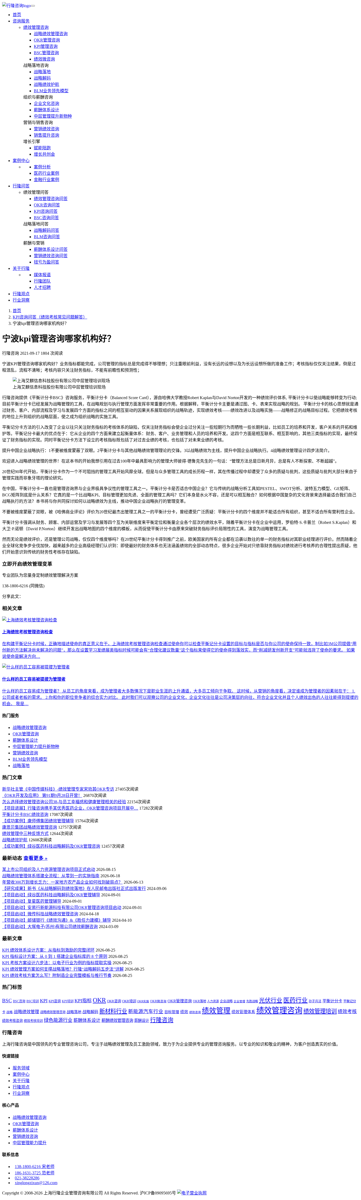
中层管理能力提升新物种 (36, 746)
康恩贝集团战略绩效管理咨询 (29, 827)
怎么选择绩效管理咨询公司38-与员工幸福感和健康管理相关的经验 (64, 802)
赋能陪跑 (42, 148)
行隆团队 (42, 281)
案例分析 (42, 167)
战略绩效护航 (46, 84)
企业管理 (239, 1001)
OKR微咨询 (158, 1001)
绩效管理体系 (243, 1012)
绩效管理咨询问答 (51, 198)
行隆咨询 (161, 1020)
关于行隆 (21, 1080)
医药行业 (295, 1000)
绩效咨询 (195, 1012)
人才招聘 (42, 287)
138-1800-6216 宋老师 (34, 1166)
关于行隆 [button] (21, 268)
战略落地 (42, 72)
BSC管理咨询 (46, 52)
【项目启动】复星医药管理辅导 (31, 901)
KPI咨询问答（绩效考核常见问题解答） (50, 317)
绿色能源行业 (58, 1020)
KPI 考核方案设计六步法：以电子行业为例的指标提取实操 (57, 963)
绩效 (184, 1012)
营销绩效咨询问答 (51, 255)
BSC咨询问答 (46, 217)
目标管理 (171, 1012)
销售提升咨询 (46, 135)
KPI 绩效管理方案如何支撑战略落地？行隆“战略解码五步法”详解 (63, 969)
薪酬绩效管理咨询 (117, 1020)
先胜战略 (252, 1001)
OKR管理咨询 (47, 40)
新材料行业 (113, 1011)
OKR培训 (129, 1001)
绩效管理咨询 (36, 27)
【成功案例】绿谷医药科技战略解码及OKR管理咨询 (51, 846)
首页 (17, 14)
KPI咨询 (55, 1001)
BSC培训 (32, 1001)
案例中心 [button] (21, 160)
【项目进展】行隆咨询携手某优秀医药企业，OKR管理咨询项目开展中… (70, 808)
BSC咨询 (19, 1001)
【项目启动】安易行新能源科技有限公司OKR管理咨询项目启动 (61, 907)
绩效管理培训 (320, 1011)
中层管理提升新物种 (53, 116)
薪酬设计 (141, 1020)
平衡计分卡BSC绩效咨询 (25, 814)
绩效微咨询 (44, 59)
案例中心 (21, 1074)
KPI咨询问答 (46, 211)
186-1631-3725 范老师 (34, 1173)
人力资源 (213, 1001)
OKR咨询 (114, 1001)
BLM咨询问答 (47, 236)
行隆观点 (21, 294)
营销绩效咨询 (46, 129)
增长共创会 (44, 154)
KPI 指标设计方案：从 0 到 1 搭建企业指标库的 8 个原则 (54, 956)
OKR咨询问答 (47, 205)
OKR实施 (143, 1001)
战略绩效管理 (26, 1011)
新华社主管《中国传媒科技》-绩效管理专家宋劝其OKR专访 (58, 789)
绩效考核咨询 (12, 1021)
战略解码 (42, 78)
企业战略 (226, 1001)
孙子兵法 (315, 1001)
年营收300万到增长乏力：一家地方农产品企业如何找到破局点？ (62, 882)
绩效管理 (216, 1011)
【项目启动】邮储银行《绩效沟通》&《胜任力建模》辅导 (56, 920)
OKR (99, 1000)
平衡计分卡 (332, 1001)
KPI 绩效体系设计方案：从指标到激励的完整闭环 (48, 950)
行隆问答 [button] (21, 186)
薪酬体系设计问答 (51, 249)
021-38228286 (27, 1178)
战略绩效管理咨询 (51, 33)
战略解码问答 (46, 230)
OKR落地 (199, 1001)
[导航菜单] (33, 6)
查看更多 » (36, 858)
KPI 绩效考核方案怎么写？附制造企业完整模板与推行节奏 (57, 975)
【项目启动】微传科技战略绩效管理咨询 (40, 914)
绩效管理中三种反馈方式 (25, 833)
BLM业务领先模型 (51, 91)
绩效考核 (347, 1011)
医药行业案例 (46, 173)
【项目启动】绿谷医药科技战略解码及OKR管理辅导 (51, 895)
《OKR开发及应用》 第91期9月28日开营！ (42, 795)
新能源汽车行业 (145, 1011)
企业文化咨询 (46, 103)
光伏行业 (270, 1000)
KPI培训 (67, 1001)
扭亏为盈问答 (46, 262)
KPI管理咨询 (46, 46)
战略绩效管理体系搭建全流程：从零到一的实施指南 (50, 876)
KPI (44, 1000)
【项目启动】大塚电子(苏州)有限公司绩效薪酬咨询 (50, 926)
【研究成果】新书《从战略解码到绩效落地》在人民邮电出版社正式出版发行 (74, 888)
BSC (7, 1000)
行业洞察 (21, 300)
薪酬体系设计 (46, 110)
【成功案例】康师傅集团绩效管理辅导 (38, 821)
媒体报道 (42, 275)
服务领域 (21, 1068)
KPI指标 (83, 1000)
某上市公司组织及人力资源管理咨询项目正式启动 (48, 869)
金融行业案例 (46, 179)
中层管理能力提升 (30, 1143)
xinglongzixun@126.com (36, 1182)
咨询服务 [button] (21, 21)
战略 (9, 1012)
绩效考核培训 (33, 1021)
